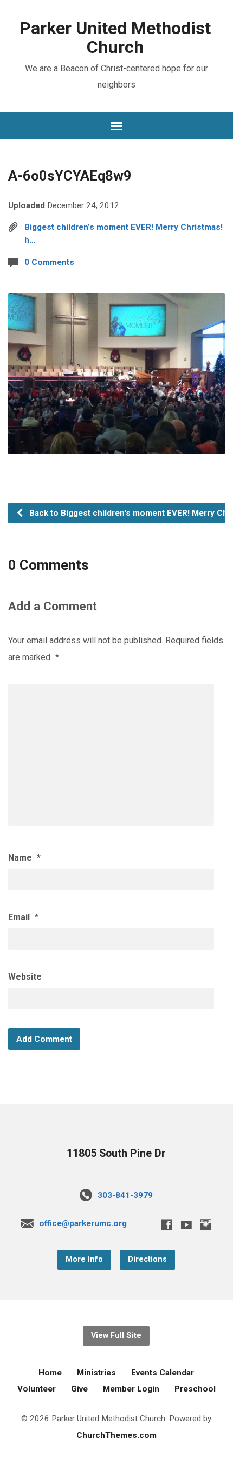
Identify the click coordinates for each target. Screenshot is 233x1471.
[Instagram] (205, 1224)
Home (50, 1372)
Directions (147, 1259)
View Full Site (116, 1335)
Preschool (195, 1389)
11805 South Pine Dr (116, 1153)
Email (23, 917)
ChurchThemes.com (116, 1435)
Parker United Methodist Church (115, 37)
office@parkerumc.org (83, 1223)
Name (24, 858)
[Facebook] (166, 1224)
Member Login (131, 1389)
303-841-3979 (125, 1195)
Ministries (96, 1372)
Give (79, 1389)
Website (25, 976)
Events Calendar (162, 1372)
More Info (84, 1259)
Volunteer (36, 1389)
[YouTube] (186, 1224)
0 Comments (49, 262)
